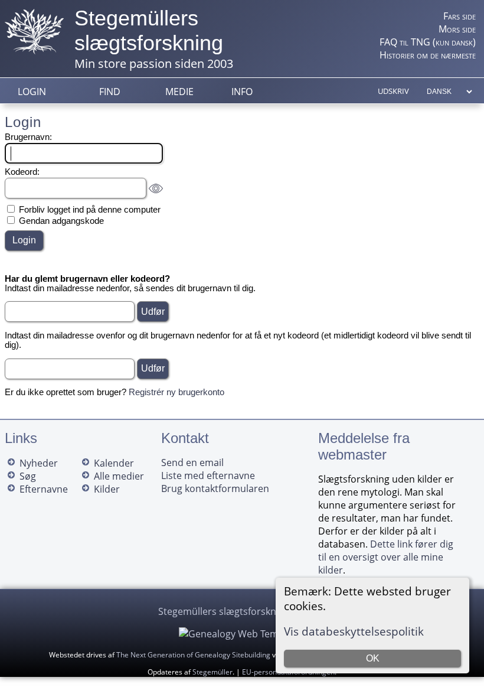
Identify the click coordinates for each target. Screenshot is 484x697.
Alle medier (119, 476)
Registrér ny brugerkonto (176, 392)
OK (373, 658)
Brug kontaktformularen (215, 488)
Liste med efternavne (208, 475)
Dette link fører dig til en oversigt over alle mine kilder (385, 557)
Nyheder (38, 463)
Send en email (192, 462)
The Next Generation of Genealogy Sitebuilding (193, 655)
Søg (27, 476)
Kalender (114, 463)
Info (242, 91)
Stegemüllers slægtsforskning (148, 30)
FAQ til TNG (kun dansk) (428, 41)
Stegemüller (212, 672)
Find (109, 91)
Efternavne (43, 489)
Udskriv (393, 91)
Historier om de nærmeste (428, 54)
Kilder (107, 489)
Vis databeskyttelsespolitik (354, 631)
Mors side (457, 28)
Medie (179, 91)
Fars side (459, 15)
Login (32, 91)
